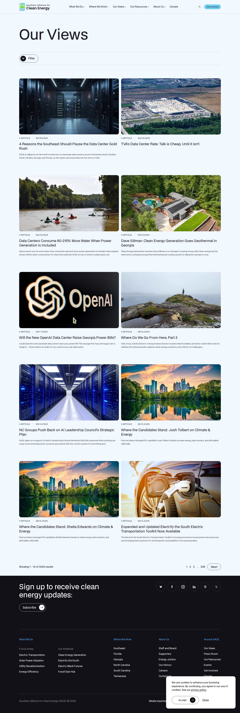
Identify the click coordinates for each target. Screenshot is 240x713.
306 (203, 566)
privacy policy (198, 689)
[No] (205, 700)
